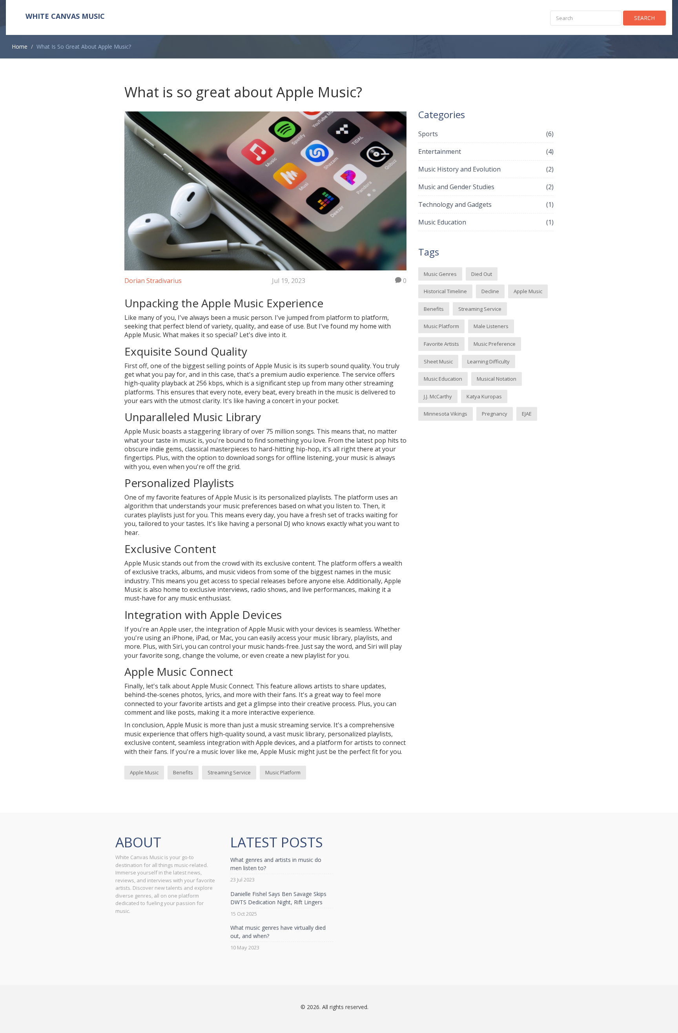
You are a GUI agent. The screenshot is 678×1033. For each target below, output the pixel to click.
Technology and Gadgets (486, 204)
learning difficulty (488, 361)
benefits (183, 772)
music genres (440, 273)
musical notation (496, 378)
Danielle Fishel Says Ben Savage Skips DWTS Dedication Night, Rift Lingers (278, 898)
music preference (495, 343)
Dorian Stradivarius (153, 280)
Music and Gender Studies (486, 187)
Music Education (486, 222)
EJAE (527, 413)
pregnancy (494, 413)
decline (490, 291)
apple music (144, 772)
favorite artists (441, 343)
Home (19, 46)
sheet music (438, 361)
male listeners (491, 326)
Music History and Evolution (486, 169)
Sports (486, 134)
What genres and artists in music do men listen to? (275, 864)
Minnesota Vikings (445, 413)
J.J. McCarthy (438, 396)
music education (443, 378)
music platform (283, 772)
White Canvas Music (65, 16)
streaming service (229, 772)
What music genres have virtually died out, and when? (278, 932)
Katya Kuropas (484, 396)
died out (481, 273)
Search (644, 18)
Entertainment (486, 151)
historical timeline (445, 291)
